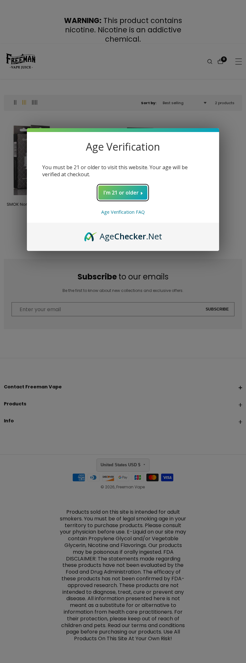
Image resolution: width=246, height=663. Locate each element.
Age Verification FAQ (123, 212)
